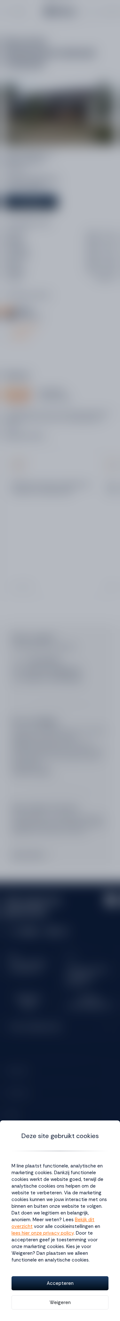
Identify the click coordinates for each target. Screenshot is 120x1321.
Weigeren (60, 1302)
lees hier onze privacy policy (43, 1233)
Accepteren (60, 1283)
